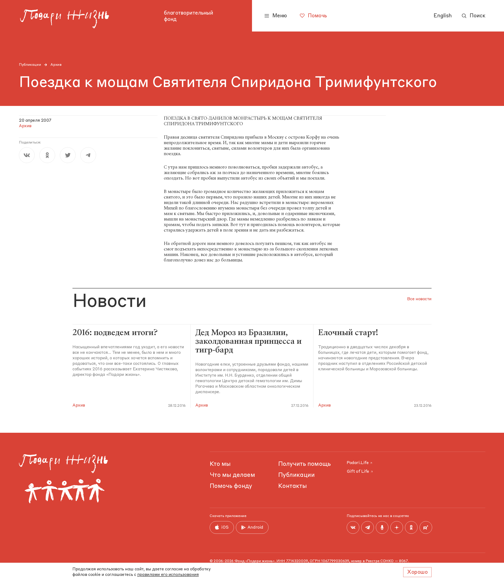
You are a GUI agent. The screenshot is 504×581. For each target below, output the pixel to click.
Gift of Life (358, 472)
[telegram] (88, 155)
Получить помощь (304, 464)
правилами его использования (168, 575)
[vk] (27, 155)
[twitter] (68, 155)
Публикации (30, 65)
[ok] (47, 155)
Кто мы (220, 464)
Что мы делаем (232, 475)
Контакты (292, 486)
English (443, 16)
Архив (55, 65)
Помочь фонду (231, 486)
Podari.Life (358, 463)
